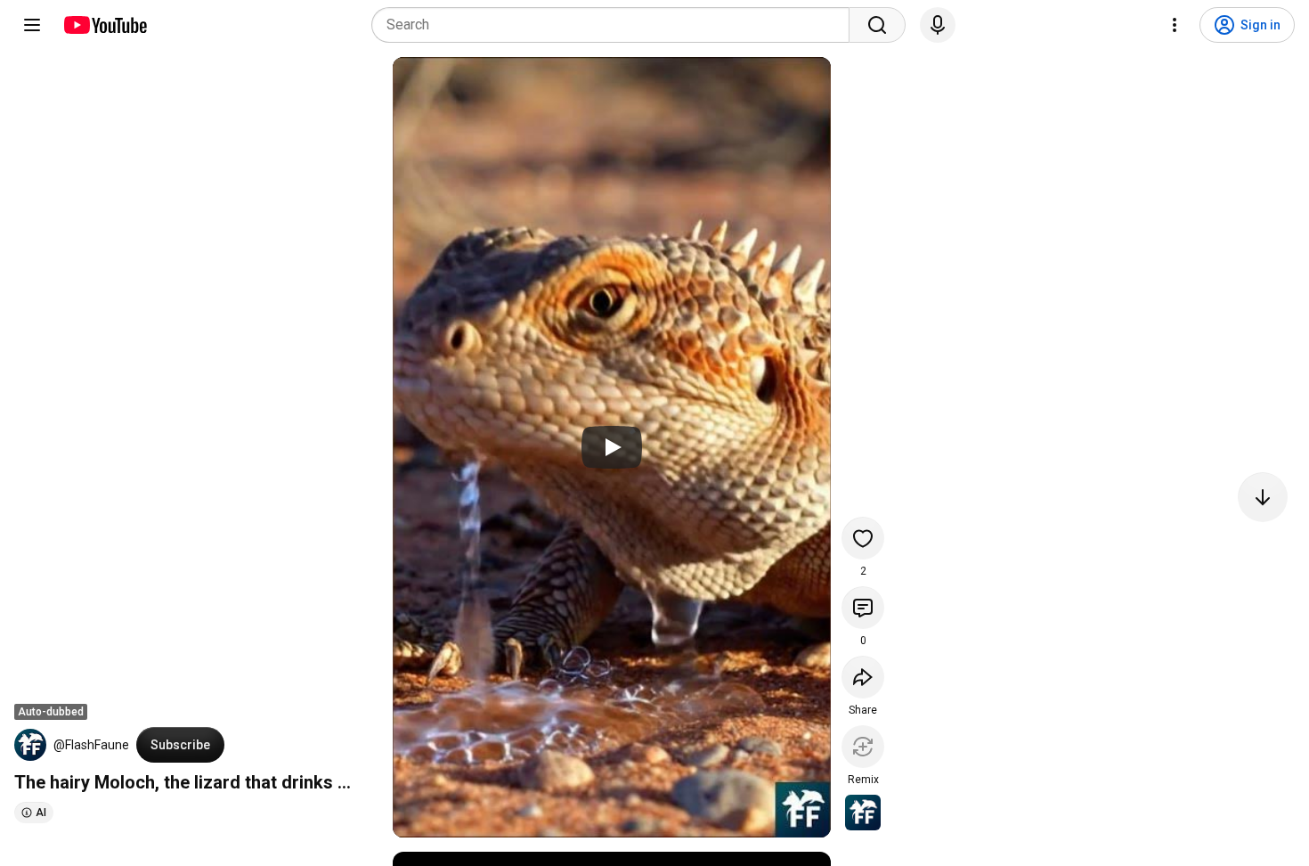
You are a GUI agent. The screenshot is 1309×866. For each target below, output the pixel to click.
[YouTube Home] (104, 25)
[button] (30, 745)
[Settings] (1174, 25)
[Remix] (863, 746)
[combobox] (615, 25)
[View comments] (863, 607)
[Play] (611, 447)
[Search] (877, 25)
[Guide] (32, 25)
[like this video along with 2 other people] (863, 538)
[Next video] (1263, 497)
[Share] (863, 677)
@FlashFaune (91, 745)
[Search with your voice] (937, 25)
